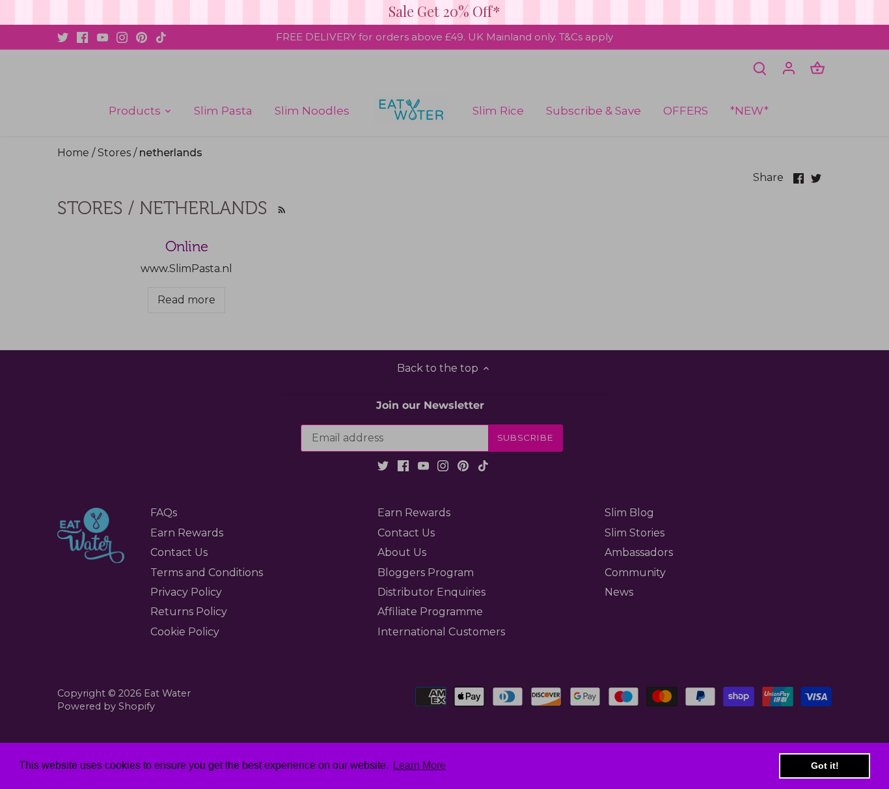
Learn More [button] (419, 765)
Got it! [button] (825, 765)
